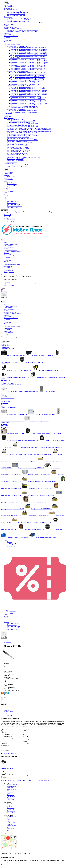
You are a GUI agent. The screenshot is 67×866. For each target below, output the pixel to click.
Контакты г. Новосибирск (14, 206)
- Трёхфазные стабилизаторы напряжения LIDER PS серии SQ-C (28, 61)
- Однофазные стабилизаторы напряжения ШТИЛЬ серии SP (27, 77)
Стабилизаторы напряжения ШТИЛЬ (17, 71)
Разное (6, 41)
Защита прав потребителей (11, 795)
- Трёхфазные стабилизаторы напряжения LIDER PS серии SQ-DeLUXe (30, 62)
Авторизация (11, 219)
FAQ (5, 197)
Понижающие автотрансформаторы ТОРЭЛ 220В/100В (22, 123)
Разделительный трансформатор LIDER (18, 137)
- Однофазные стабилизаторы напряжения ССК (23, 110)
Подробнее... (8, 862)
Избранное (10, 787)
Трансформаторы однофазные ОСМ (17, 144)
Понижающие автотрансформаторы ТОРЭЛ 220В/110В (22, 125)
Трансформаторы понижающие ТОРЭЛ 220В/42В (21, 145)
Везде (5, 242)
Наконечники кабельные (11, 36)
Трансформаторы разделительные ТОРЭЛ (19, 150)
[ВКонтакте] (1, 693)
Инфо (5, 181)
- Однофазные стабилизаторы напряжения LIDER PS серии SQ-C (28, 49)
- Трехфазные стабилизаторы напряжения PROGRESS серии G (28, 97)
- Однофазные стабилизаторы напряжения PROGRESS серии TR (28, 94)
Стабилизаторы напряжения (12, 44)
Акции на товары (12, 189)
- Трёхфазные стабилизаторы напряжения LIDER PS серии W (27, 69)
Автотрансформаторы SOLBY (15, 119)
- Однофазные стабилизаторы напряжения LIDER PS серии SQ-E (28, 52)
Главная (6, 170)
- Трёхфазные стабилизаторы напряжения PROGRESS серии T (27, 102)
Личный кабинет (12, 784)
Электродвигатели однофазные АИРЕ (18, 164)
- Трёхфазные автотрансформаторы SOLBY (22, 122)
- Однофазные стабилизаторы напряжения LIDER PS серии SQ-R (28, 55)
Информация (10, 808)
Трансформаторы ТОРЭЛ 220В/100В (17, 151)
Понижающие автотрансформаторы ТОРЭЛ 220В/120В (22, 126)
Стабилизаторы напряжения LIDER (17, 46)
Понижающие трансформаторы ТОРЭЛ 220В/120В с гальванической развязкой (29, 131)
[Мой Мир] (8, 693)
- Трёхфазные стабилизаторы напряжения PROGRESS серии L (27, 99)
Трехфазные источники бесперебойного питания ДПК (22, 31)
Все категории (8, 8)
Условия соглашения (10, 798)
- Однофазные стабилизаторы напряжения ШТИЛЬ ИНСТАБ (27, 72)
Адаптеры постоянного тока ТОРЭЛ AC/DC (19, 20)
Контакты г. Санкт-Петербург (15, 207)
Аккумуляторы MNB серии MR (16, 14)
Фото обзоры (10, 809)
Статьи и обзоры (12, 184)
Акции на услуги (12, 191)
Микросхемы (7, 34)
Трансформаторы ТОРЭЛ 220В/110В (17, 153)
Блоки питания (8, 17)
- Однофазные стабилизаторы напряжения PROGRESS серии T (28, 91)
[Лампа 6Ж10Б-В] (9, 661)
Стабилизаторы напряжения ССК (16, 109)
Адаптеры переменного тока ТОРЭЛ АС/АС (19, 18)
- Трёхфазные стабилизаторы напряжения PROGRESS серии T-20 (28, 103)
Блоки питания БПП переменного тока (18, 21)
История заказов (11, 786)
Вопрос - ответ (11, 812)
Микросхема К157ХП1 (7, 768)
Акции (6, 188)
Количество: (4, 697)
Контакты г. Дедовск (13, 201)
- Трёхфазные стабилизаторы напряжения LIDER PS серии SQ (27, 59)
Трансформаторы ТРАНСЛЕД (15, 159)
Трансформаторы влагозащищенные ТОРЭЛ (19, 143)
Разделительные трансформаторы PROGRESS (20, 134)
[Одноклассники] (3, 693)
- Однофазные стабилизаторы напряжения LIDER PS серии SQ (28, 47)
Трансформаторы (8, 118)
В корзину (3, 704)
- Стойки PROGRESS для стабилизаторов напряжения (25, 96)
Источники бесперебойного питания (14, 28)
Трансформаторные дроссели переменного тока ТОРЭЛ (22, 140)
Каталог (5, 341)
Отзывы (6, 198)
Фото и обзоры (11, 185)
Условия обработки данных (10, 792)
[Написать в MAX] (2, 290)
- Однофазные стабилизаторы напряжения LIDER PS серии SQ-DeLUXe (30, 50)
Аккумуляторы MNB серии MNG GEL (18, 12)
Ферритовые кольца (12, 162)
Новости (9, 182)
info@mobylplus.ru (12, 822)
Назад (6, 2)
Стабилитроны (8, 113)
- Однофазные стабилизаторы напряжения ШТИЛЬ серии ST (27, 78)
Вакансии (6, 175)
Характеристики (8, 711)
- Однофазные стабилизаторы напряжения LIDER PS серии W (27, 56)
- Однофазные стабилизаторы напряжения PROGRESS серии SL (28, 90)
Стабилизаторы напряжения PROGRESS (18, 85)
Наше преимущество (10, 176)
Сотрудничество (8, 179)
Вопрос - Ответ (8, 715)
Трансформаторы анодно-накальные (17, 141)
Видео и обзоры (11, 187)
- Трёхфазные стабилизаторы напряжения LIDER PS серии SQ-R (28, 66)
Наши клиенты (8, 178)
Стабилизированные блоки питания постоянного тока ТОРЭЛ (24, 22)
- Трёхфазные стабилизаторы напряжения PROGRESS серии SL (28, 100)
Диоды (6, 25)
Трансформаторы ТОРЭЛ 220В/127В (17, 156)
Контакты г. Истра (12, 203)
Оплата (6, 192)
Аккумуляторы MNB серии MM (16, 11)
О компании (8, 780)
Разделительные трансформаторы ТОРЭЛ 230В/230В (22, 135)
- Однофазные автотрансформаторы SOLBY (22, 121)
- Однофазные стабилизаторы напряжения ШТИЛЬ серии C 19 (28, 74)
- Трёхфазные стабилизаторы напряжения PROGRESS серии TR (28, 104)
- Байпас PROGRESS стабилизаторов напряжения (24, 106)
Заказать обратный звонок (11, 279)
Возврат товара (11, 789)
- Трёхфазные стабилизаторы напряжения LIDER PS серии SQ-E (28, 63)
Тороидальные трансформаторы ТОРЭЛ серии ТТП (21, 138)
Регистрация (10, 221)
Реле (5, 43)
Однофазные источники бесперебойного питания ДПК (22, 30)
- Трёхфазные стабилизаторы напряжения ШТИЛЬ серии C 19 (27, 81)
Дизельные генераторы (10, 27)
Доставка (6, 194)
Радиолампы (7, 40)
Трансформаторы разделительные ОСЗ (18, 147)
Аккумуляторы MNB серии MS (16, 15)
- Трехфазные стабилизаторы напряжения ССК (23, 112)
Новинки (6, 3)
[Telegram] (5, 693)
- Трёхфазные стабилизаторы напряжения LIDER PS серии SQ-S (28, 68)
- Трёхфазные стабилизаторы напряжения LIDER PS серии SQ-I (28, 65)
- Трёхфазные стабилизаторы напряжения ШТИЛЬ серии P (26, 82)
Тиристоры (7, 115)
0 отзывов (6, 665)
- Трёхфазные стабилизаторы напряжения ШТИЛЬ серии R (26, 84)
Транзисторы (7, 116)
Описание (7, 710)
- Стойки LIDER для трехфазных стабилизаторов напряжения (27, 58)
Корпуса (6, 33)
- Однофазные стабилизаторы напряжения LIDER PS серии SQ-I (28, 53)
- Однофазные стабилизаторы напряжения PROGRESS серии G (28, 87)
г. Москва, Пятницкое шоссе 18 (12, 826)
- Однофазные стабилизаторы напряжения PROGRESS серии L (28, 88)
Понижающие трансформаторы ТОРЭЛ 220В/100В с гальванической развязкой (29, 128)
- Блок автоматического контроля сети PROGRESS (24, 107)
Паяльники (7, 37)
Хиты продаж (8, 5)
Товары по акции (9, 6)
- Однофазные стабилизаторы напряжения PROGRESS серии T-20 (29, 93)
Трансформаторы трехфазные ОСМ (17, 160)
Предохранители (8, 39)
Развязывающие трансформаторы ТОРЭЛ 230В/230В (22, 132)
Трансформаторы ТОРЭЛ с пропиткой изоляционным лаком (24, 157)
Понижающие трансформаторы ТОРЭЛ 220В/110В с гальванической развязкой (29, 129)
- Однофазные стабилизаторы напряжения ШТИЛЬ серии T (27, 80)
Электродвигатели (9, 163)
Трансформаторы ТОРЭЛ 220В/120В (17, 154)
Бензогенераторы (9, 24)
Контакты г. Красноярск (14, 204)
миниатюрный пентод (10, 753)
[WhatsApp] (7, 693)
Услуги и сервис (8, 172)
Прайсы (6, 195)
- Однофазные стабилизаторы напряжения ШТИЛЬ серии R (27, 75)
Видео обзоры (11, 811)
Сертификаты (8, 173)
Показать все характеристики (12, 690)
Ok (1, 864)
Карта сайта (40, 780)
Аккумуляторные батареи (11, 9)
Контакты (6, 200)
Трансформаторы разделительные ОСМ (18, 148)
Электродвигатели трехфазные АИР (17, 166)
